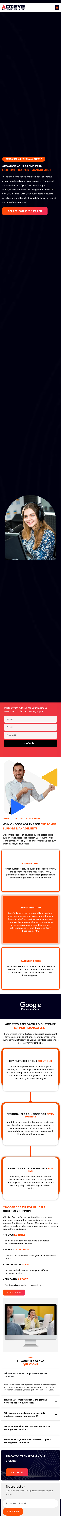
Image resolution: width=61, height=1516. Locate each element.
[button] (57, 7)
